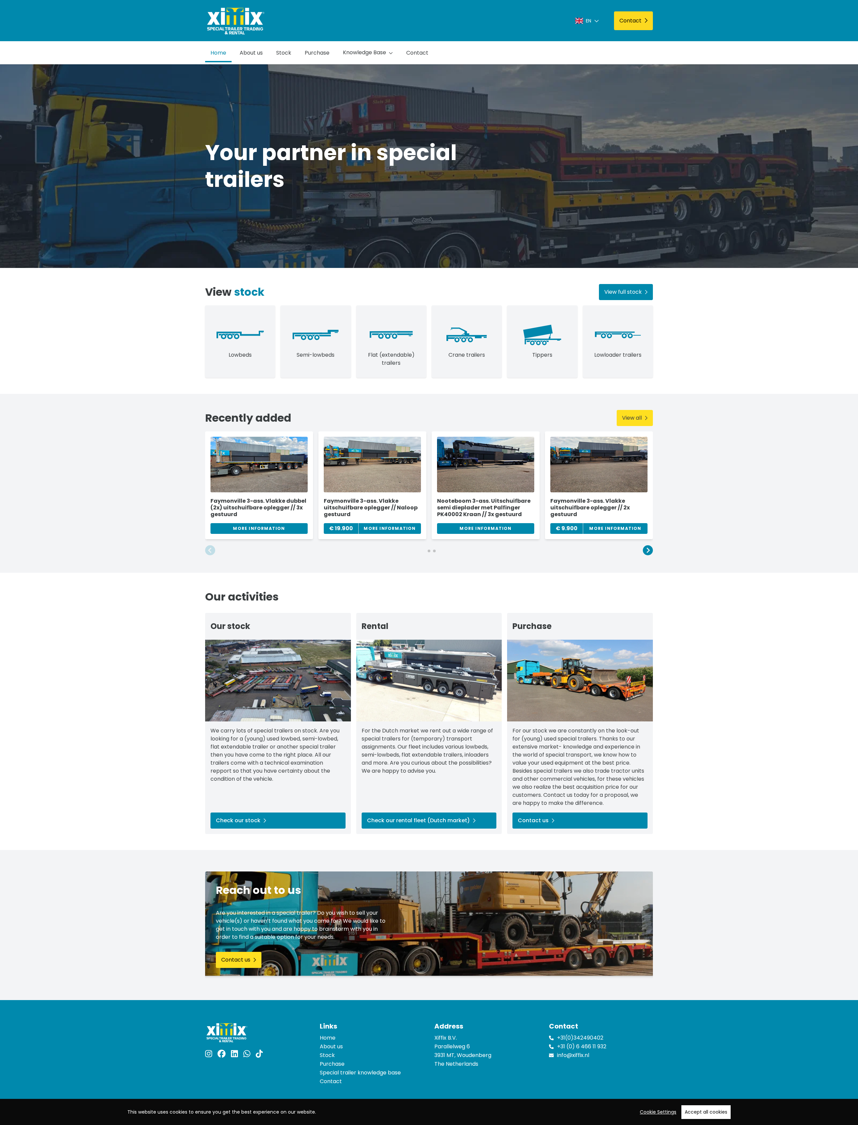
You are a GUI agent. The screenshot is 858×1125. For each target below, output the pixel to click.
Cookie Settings (658, 1112)
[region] (429, 1112)
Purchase (317, 53)
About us (251, 53)
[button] (210, 551)
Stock (283, 53)
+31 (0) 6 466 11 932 (581, 1046)
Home (218, 53)
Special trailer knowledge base (360, 1072)
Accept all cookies (706, 1112)
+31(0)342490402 (580, 1038)
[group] (259, 485)
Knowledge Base (364, 52)
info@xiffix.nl (573, 1055)
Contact (417, 53)
